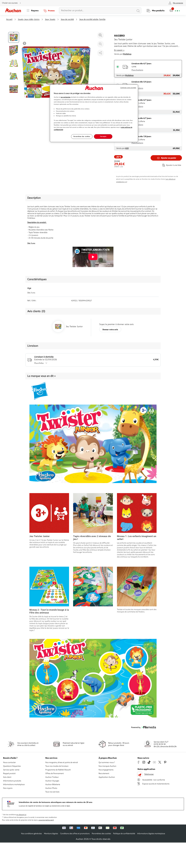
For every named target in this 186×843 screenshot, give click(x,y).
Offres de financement (54, 773)
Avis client (7, 777)
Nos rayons (7, 788)
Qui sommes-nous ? (107, 762)
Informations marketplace (14, 784)
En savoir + (119, 50)
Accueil (9, 19)
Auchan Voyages (52, 781)
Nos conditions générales (31, 833)
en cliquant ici (21, 815)
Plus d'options (137, 70)
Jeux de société (67, 19)
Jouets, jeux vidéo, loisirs (28, 19)
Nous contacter (9, 762)
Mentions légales (51, 833)
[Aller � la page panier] (174, 10)
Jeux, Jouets (50, 19)
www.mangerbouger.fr (46, 820)
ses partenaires (65, 97)
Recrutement (104, 773)
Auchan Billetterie (52, 784)
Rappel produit (9, 773)
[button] (143, 728)
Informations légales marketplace (151, 833)
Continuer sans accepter (128, 88)
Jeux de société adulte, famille (92, 19)
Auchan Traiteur (52, 777)
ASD (127, 148)
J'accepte (103, 136)
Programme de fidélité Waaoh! (58, 770)
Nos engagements (106, 770)
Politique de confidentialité (124, 833)
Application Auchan (107, 777)
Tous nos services (52, 792)
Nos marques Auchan (107, 766)
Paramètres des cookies (81, 136)
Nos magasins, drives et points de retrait (61, 762)
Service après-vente (11, 770)
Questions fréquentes (12, 766)
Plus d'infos (39, 363)
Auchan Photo (51, 788)
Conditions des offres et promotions (75, 833)
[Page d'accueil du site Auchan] (14, 10)
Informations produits (12, 781)
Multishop (127, 54)
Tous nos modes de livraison (56, 766)
